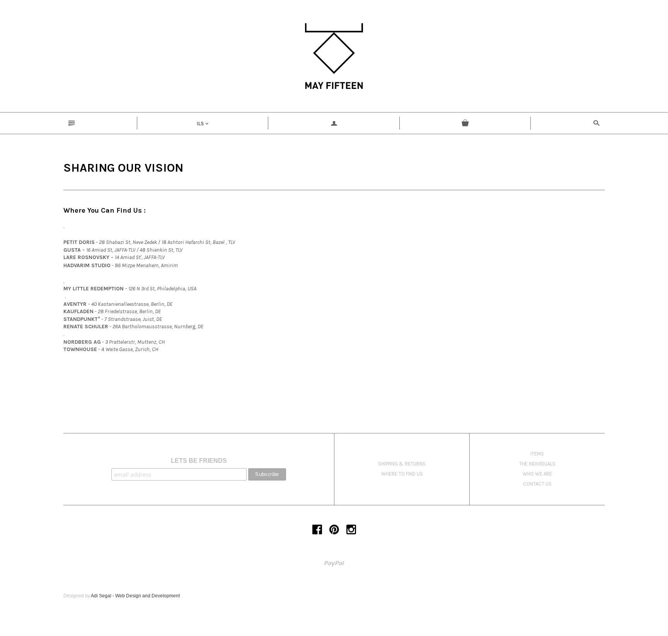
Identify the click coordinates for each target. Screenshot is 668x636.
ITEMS (537, 454)
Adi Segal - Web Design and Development (135, 595)
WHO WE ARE (537, 474)
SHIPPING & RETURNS (402, 464)
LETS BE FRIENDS (199, 460)
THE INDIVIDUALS (537, 464)
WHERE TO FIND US (402, 474)
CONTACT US (537, 484)
